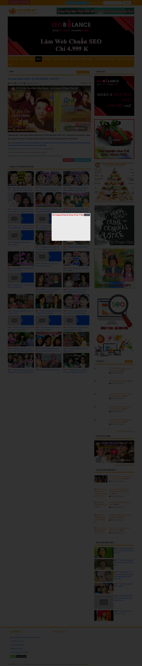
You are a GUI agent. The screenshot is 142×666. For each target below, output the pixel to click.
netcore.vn (73, 241)
